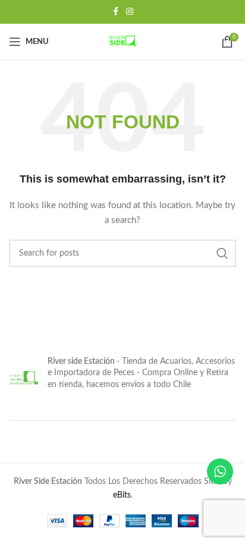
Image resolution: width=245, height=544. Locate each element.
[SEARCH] (222, 253)
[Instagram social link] (129, 12)
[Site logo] (122, 41)
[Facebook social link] (115, 12)
